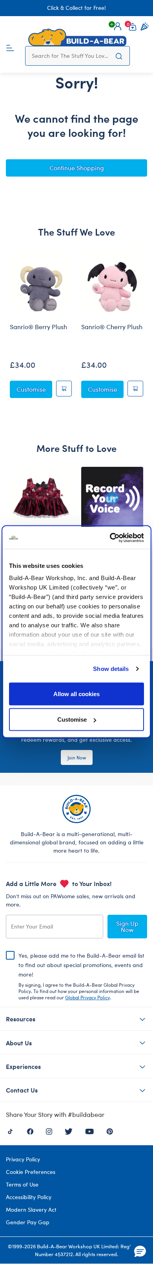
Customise (72, 719)
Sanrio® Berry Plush (38, 327)
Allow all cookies (76, 693)
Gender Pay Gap (27, 1222)
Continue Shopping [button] (76, 168)
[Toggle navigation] (10, 47)
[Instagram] (49, 1130)
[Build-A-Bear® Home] (77, 37)
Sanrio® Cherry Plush (111, 327)
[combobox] (70, 55)
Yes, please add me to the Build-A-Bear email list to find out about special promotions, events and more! (81, 976)
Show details (111, 668)
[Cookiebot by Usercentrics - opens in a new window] (110, 538)
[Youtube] (89, 1130)
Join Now (76, 757)
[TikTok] (10, 1130)
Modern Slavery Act (31, 1209)
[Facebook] (30, 1130)
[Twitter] (69, 1130)
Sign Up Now (127, 926)
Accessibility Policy (28, 1197)
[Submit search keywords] (119, 56)
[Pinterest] (109, 1130)
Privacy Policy (23, 1159)
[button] (118, 26)
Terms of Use (22, 1184)
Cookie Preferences (30, 1172)
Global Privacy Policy (87, 997)
